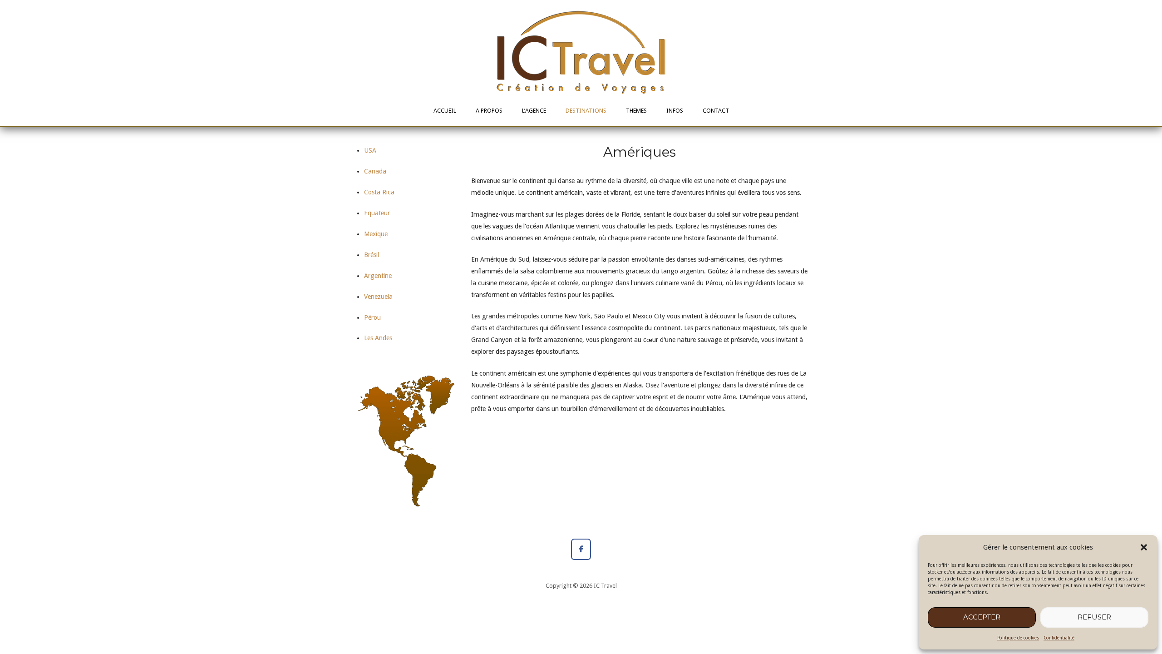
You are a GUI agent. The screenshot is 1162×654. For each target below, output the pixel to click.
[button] (1143, 547)
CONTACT (716, 110)
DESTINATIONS (586, 110)
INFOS (674, 110)
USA (370, 150)
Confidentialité (1059, 637)
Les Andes (378, 338)
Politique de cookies (1018, 637)
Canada (375, 171)
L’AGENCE (534, 110)
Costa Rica (379, 192)
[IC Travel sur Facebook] (581, 549)
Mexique (376, 234)
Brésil (371, 254)
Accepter (981, 617)
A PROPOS (489, 110)
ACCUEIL (444, 110)
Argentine (378, 275)
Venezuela (378, 296)
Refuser (1094, 617)
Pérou (372, 317)
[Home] (581, 51)
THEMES (636, 110)
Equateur (377, 213)
